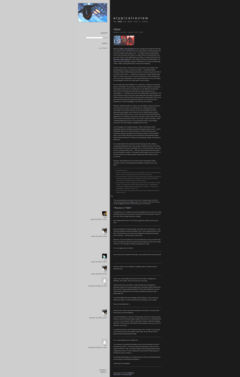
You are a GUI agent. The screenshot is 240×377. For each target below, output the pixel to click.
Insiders (102, 372)
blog (114, 21)
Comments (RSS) (127, 374)
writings (145, 21)
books (120, 21)
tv (140, 21)
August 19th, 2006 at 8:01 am (99, 274)
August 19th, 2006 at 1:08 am (99, 261)
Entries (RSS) (116, 374)
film (125, 21)
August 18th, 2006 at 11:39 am (98, 219)
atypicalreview (131, 18)
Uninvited (102, 370)
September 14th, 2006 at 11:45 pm (97, 347)
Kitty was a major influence (121, 59)
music (136, 21)
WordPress (131, 373)
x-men (136, 202)
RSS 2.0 (122, 203)
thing (118, 321)
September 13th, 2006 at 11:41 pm (97, 286)
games (130, 21)
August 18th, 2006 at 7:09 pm (99, 236)
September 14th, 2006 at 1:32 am (98, 317)
